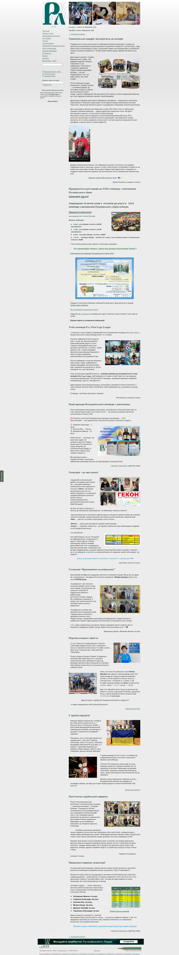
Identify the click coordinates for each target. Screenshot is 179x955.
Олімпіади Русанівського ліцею (53, 46)
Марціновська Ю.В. (133, 709)
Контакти (45, 58)
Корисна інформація (49, 51)
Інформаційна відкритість (51, 36)
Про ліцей (45, 31)
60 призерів (97, 874)
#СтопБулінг (46, 53)
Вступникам (46, 38)
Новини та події (47, 33)
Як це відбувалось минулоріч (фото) (84, 309)
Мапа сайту (97, 950)
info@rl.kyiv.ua (62, 950)
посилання (85, 314)
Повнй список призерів (119, 911)
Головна (72, 27)
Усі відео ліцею (49, 74)
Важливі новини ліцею (52, 71)
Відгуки (45, 56)
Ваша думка (54, 94)
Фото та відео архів (49, 48)
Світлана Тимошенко (119, 466)
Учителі (45, 41)
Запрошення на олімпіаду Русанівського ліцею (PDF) (92, 253)
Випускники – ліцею (49, 61)
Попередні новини (77, 34)
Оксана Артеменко (132, 790)
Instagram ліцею (49, 76)
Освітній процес (48, 43)
